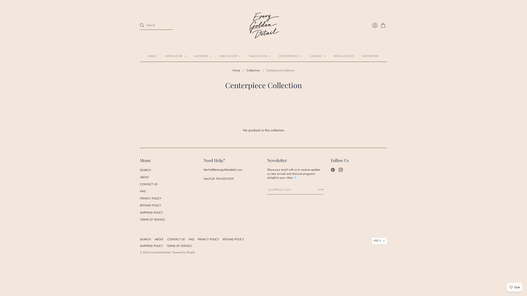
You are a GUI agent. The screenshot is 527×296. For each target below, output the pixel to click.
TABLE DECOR (228, 56)
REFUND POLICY (150, 205)
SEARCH (145, 170)
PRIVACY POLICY (150, 198)
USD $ (377, 241)
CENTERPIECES (289, 56)
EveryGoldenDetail (160, 252)
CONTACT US (148, 184)
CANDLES (316, 56)
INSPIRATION (370, 56)
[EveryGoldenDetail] (263, 25)
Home (236, 70)
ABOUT (152, 56)
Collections (253, 70)
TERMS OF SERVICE (152, 219)
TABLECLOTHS (257, 56)
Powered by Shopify (183, 252)
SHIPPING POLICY (151, 212)
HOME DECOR (174, 56)
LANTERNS (201, 56)
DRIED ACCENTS (343, 56)
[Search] (142, 25)
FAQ (142, 191)
